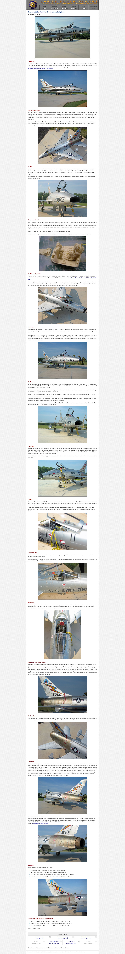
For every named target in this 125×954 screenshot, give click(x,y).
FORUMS (44, 8)
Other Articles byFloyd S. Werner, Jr (39, 937)
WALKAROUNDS (63, 8)
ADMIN (93, 8)
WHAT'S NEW (54, 6)
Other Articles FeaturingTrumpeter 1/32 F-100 (62, 937)
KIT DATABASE (93, 6)
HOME (44, 6)
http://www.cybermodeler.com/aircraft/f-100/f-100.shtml (40, 68)
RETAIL (83, 6)
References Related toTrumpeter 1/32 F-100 (54, 942)
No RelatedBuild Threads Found (88, 942)
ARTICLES (64, 6)
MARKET (83, 8)
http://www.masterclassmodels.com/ (40, 823)
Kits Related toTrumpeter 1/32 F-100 (71, 942)
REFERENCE (73, 8)
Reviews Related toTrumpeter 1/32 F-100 (86, 937)
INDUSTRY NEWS (54, 8)
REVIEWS (74, 6)
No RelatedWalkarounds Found (36, 942)
